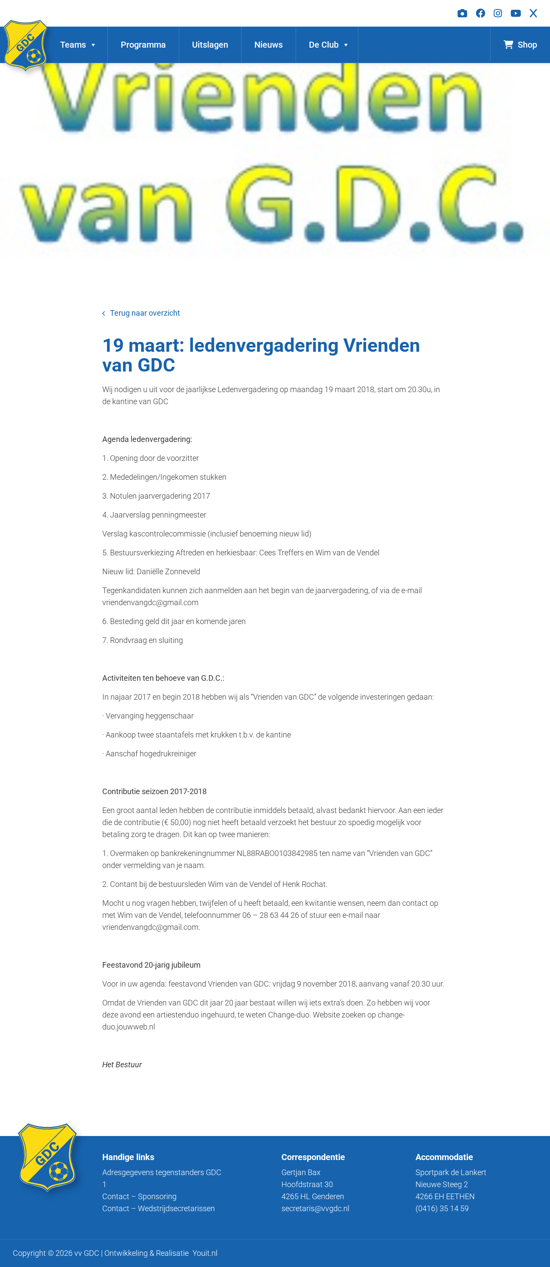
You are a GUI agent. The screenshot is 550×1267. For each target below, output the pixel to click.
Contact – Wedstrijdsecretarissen (158, 1208)
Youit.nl (204, 1253)
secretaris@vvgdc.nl (315, 1208)
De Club (324, 45)
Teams (73, 45)
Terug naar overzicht (145, 312)
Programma (143, 45)
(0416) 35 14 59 (442, 1208)
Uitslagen (210, 45)
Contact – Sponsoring (139, 1196)
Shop (527, 45)
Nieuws (268, 45)
